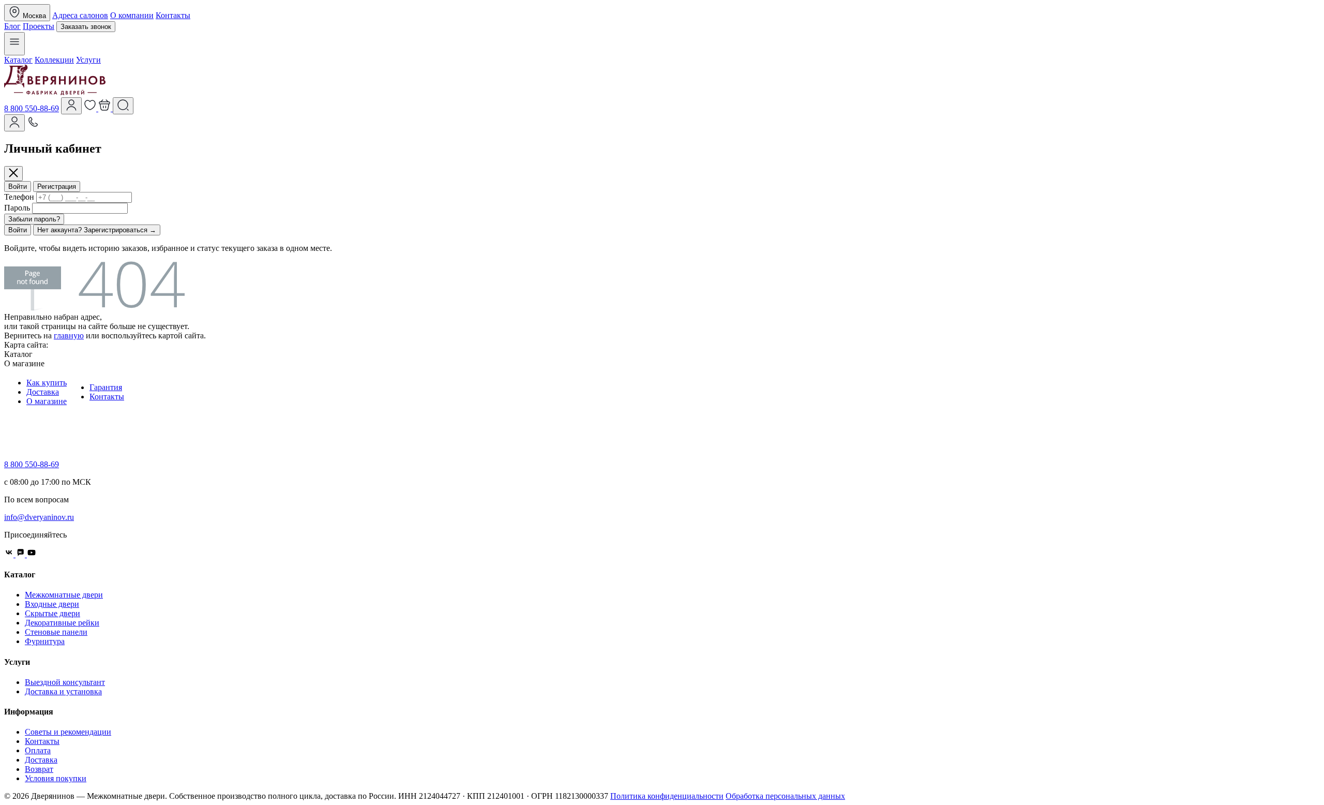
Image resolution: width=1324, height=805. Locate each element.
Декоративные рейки (62, 622)
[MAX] (21, 554)
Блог (12, 26)
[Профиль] (71, 105)
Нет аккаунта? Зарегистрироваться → (96, 230)
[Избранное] (91, 108)
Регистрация (56, 186)
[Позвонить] (33, 125)
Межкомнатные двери (64, 594)
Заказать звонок (86, 27)
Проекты (38, 26)
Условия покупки (55, 778)
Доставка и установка (63, 691)
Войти (17, 186)
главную (69, 335)
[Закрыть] (13, 173)
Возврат (39, 769)
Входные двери (52, 604)
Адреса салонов (80, 15)
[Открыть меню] (14, 43)
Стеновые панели (56, 632)
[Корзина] (105, 108)
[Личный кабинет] (14, 122)
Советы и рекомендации (68, 731)
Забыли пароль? (34, 219)
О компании (132, 15)
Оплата (38, 750)
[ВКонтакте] (10, 554)
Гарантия (105, 387)
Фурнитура (45, 641)
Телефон (19, 196)
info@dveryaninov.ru (39, 517)
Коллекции (54, 59)
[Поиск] (123, 105)
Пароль (17, 207)
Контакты (173, 15)
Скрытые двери (52, 613)
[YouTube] (31, 554)
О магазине (46, 401)
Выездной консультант (65, 682)
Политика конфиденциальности (667, 796)
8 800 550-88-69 (31, 108)
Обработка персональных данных (785, 796)
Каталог (18, 59)
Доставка (42, 391)
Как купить (46, 382)
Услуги (88, 59)
